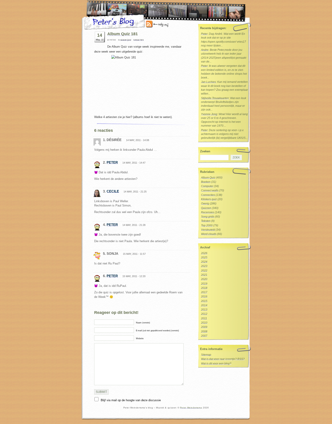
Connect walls (209, 190)
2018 (204, 288)
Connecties (208, 195)
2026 (204, 253)
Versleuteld (208, 229)
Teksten (205, 221)
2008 (204, 331)
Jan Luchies (208, 82)
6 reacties (138, 40)
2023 (204, 266)
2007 (204, 335)
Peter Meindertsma (191, 407)
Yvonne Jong (209, 114)
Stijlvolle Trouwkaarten (215, 98)
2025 (204, 257)
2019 (204, 283)
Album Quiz (125, 40)
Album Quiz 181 (122, 34)
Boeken (205, 182)
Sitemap (206, 354)
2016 (204, 296)
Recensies (207, 212)
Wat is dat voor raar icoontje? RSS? (223, 359)
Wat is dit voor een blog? (216, 363)
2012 (204, 314)
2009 (204, 327)
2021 (204, 274)
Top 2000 (207, 225)
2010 (204, 322)
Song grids (207, 216)
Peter (112, 162)
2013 (204, 309)
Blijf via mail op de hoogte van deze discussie (131, 400)
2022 (204, 270)
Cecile (113, 191)
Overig (205, 203)
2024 (204, 261)
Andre (204, 50)
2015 (204, 301)
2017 (204, 292)
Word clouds (208, 234)
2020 (204, 279)
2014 (204, 305)
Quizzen (206, 208)
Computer (207, 186)
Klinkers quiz (209, 199)
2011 (204, 318)
